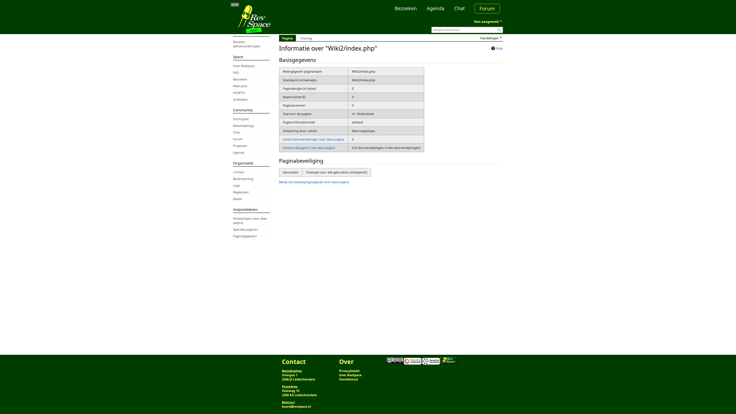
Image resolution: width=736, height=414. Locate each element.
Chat (459, 8)
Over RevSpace (350, 375)
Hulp (499, 48)
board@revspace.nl (296, 406)
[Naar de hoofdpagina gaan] (267, 17)
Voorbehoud (348, 379)
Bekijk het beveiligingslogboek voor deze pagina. (314, 182)
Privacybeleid (349, 371)
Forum (487, 8)
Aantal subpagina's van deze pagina (309, 148)
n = (235, 5)
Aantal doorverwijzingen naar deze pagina (313, 139)
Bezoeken (406, 8)
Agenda (435, 8)
